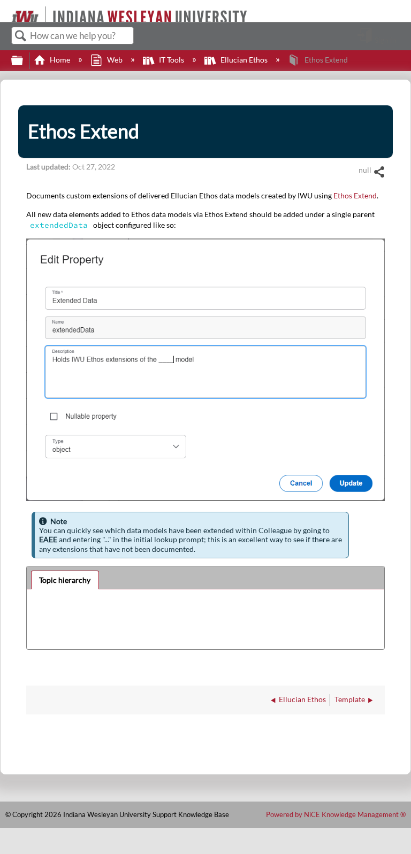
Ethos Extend (355, 195)
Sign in (386, 39)
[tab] (65, 580)
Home (60, 59)
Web (114, 59)
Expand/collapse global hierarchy (24, 61)
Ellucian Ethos (244, 59)
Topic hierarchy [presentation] (64, 579)
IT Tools (171, 59)
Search (21, 36)
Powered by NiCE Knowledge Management (336, 814)
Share (379, 172)
